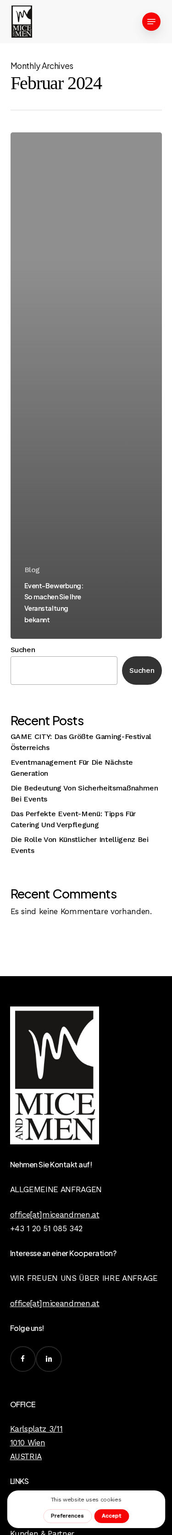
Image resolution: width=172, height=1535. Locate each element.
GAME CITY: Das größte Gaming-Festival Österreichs (81, 742)
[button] (151, 21)
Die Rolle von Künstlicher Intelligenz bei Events (80, 845)
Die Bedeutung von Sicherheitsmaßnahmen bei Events (84, 793)
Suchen (23, 649)
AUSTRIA (26, 1456)
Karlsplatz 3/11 (36, 1428)
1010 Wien (27, 1442)
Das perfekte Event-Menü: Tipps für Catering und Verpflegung (73, 819)
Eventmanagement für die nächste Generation (72, 768)
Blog (32, 569)
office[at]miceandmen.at (55, 1214)
